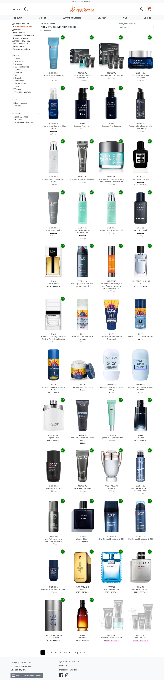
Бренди (147, 17)
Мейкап (43, 17)
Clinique (18, 72)
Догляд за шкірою (72, 17)
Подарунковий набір (23, 122)
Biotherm (18, 61)
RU (18, 9)
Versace (17, 89)
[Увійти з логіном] (141, 9)
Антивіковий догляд (21, 41)
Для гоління (17, 29)
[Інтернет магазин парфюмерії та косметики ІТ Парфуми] (82, 9)
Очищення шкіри (20, 38)
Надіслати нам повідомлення (28, 675)
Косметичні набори (21, 49)
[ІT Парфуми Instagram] (67, 675)
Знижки (63, 665)
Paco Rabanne (20, 83)
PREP (16, 86)
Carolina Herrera (21, 67)
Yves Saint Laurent (22, 92)
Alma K (17, 58)
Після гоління (18, 32)
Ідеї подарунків (21, 117)
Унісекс (17, 106)
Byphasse (18, 64)
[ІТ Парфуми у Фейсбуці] (61, 675)
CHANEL (18, 69)
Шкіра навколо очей (21, 43)
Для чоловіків (20, 103)
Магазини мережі (68, 669)
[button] (26, 9)
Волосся (102, 17)
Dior (16, 75)
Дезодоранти (18, 46)
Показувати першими (127, 23)
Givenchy (18, 78)
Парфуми (17, 17)
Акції (125, 17)
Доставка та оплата (69, 661)
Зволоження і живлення (23, 35)
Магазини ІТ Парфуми (81, 2)
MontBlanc (19, 80)
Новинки (18, 119)
